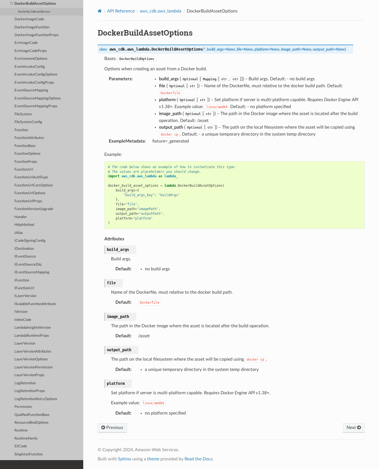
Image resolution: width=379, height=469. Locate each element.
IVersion (20, 312)
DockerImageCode (29, 19)
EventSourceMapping (31, 90)
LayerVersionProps (29, 375)
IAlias (18, 233)
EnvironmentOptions (30, 59)
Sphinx (124, 459)
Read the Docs (199, 459)
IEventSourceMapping (31, 272)
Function (21, 130)
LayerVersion (24, 343)
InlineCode (22, 320)
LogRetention (25, 383)
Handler (20, 217)
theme (153, 459)
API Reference (121, 11)
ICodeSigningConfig (30, 241)
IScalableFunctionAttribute (35, 304)
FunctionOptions (27, 154)
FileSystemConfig (28, 122)
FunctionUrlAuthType (31, 177)
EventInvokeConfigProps (34, 82)
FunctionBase (25, 146)
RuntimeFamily (26, 438)
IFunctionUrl (24, 288)
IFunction (21, 280)
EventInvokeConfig (29, 67)
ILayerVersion (25, 296)
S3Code (20, 446)
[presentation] (11, 3)
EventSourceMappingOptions (37, 98)
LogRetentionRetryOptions (35, 399)
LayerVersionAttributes (32, 351)
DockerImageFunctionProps (36, 35)
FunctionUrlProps (28, 201)
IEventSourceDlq (27, 264)
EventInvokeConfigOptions (35, 74)
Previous (114, 427)
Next (352, 427)
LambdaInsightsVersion (32, 328)
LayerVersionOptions (31, 359)
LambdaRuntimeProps (31, 336)
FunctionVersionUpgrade (33, 209)
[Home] (100, 11)
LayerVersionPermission (33, 367)
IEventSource (25, 256)
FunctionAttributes (29, 138)
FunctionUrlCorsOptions (33, 185)
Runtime (21, 430)
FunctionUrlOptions (30, 193)
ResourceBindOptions (31, 423)
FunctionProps (25, 162)
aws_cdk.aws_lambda (160, 11)
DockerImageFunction (31, 27)
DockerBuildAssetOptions (35, 4)
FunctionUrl (23, 169)
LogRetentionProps (29, 391)
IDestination (24, 249)
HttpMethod (24, 225)
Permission (23, 407)
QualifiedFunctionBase (31, 415)
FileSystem (23, 114)
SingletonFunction (28, 454)
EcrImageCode (26, 43)
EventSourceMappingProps (35, 106)
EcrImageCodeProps (30, 51)
